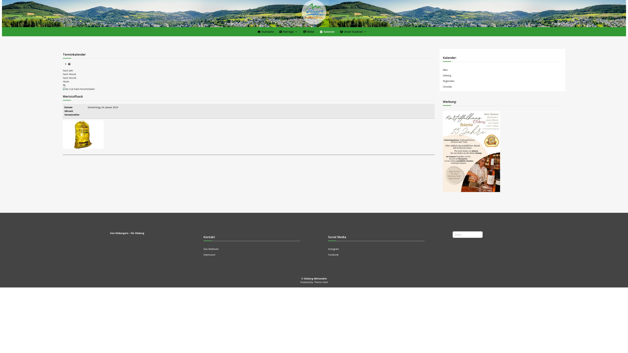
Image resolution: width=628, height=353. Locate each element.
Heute (66, 81)
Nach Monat (69, 74)
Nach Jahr (68, 70)
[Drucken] (69, 64)
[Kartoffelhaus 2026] (471, 151)
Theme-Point (321, 282)
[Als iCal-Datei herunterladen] (79, 88)
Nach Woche (69, 77)
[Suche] (64, 85)
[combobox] (468, 234)
